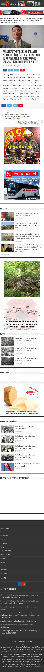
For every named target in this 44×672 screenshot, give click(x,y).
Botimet (3, 558)
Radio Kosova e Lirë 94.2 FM (22, 641)
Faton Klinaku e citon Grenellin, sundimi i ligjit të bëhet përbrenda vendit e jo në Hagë (17, 115)
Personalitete (5, 554)
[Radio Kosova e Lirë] (22, 3)
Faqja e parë (4, 528)
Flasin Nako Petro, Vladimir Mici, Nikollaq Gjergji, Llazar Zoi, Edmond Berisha (27, 225)
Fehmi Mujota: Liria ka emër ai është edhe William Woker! (28, 122)
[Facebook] (20, 584)
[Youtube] (24, 584)
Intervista (3, 543)
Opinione (3, 570)
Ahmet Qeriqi (5, 566)
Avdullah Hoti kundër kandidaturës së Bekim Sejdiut (18, 621)
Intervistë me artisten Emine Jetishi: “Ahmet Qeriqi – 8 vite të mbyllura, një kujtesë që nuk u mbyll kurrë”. (28, 236)
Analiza (3, 539)
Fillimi (4, 18)
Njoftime (3, 573)
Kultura (2, 547)
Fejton (2, 562)
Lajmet (9, 18)
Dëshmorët (4, 536)
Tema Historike (5, 551)
